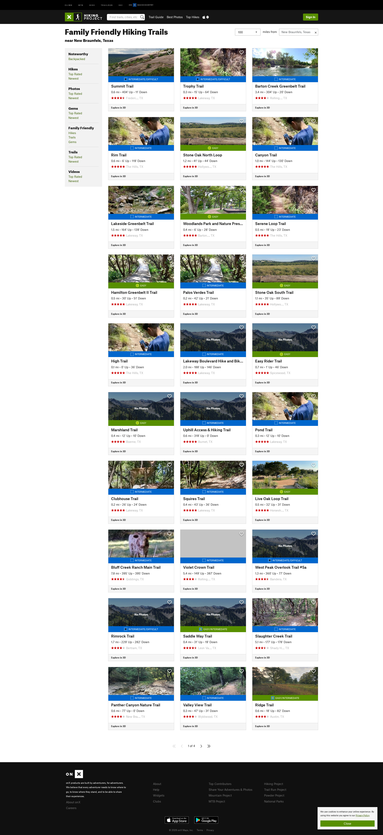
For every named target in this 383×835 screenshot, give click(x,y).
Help (156, 789)
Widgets (158, 795)
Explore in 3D (118, 107)
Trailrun (107, 5)
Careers (71, 808)
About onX (73, 802)
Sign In (310, 17)
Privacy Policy (362, 815)
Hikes (72, 133)
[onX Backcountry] (141, 5)
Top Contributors (220, 784)
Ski (121, 5)
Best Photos (175, 17)
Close (347, 823)
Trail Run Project (275, 789)
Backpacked (76, 59)
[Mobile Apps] (205, 17)
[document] (347, 818)
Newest (73, 78)
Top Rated (75, 74)
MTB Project (217, 801)
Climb (68, 5)
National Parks (274, 801)
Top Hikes (192, 17)
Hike (92, 5)
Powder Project (274, 795)
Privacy (210, 830)
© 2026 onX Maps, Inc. (181, 830)
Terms (200, 830)
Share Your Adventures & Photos (230, 789)
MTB (80, 5)
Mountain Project (220, 795)
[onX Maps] (74, 777)
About (157, 784)
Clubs (157, 801)
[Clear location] (316, 32)
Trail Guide (156, 17)
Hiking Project (273, 784)
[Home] (85, 17)
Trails (72, 137)
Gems (72, 142)
